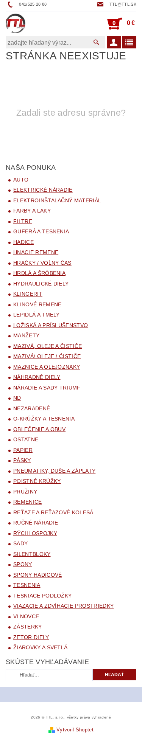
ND (17, 398)
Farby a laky (32, 211)
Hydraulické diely (41, 284)
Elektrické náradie (43, 190)
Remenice (27, 502)
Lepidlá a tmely (36, 315)
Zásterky (27, 627)
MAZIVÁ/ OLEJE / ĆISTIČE (47, 356)
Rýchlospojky (35, 533)
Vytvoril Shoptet (75, 730)
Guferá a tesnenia (41, 231)
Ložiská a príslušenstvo (50, 325)
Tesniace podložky (42, 596)
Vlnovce (26, 616)
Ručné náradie (35, 523)
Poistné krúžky (37, 481)
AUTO (20, 180)
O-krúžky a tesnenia (44, 419)
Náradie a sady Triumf (47, 388)
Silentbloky (32, 554)
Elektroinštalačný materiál (57, 200)
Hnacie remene (35, 252)
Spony (22, 564)
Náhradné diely (36, 377)
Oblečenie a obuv (39, 429)
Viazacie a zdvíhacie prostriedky (63, 606)
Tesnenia (27, 585)
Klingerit (27, 294)
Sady (20, 543)
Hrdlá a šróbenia (39, 273)
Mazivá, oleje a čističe (47, 346)
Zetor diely (31, 637)
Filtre (22, 221)
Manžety (26, 335)
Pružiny (25, 492)
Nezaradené (31, 408)
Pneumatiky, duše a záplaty (54, 471)
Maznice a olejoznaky (46, 367)
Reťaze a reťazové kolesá (53, 512)
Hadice (23, 242)
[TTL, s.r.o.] (15, 23)
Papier (23, 450)
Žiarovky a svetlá (40, 647)
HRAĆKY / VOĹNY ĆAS (42, 263)
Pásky (22, 460)
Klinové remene (37, 304)
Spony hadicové (37, 575)
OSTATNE (25, 439)
